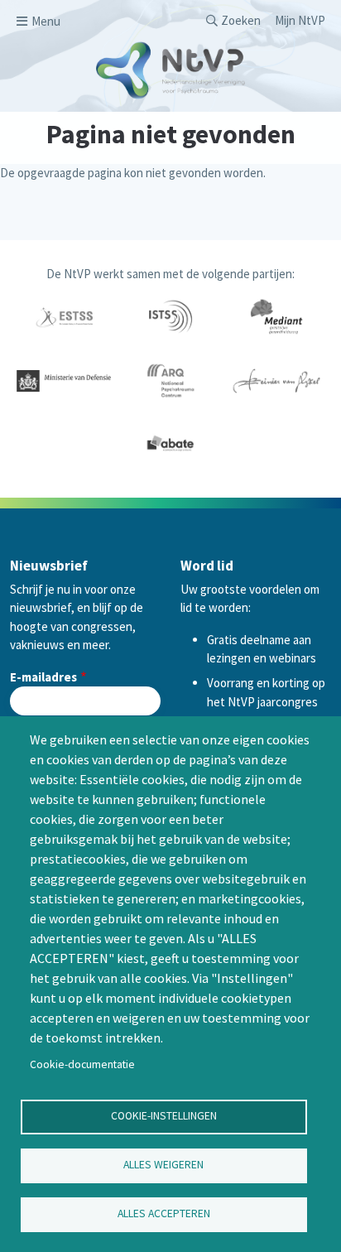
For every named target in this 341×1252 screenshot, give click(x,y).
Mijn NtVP (300, 20)
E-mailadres (43, 677)
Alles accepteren (164, 1213)
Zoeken (241, 20)
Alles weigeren (163, 1165)
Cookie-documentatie (82, 1064)
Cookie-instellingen (164, 1116)
